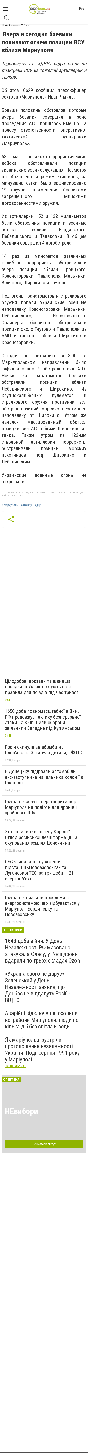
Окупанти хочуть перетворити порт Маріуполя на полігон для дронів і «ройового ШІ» (41, 807)
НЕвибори (21, 1111)
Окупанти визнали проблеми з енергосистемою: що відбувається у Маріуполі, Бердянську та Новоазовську (42, 906)
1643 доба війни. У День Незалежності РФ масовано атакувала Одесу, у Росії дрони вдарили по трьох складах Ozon (42, 951)
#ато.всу (26, 505)
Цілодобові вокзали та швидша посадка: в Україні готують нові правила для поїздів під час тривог (42, 686)
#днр (37, 505)
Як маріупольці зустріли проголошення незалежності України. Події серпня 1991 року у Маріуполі (42, 1049)
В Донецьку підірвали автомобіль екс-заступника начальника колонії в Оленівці (44, 777)
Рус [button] (81, 9)
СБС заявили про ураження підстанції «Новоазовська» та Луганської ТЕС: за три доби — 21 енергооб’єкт (39, 870)
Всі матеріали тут (44, 1144)
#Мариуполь (10, 505)
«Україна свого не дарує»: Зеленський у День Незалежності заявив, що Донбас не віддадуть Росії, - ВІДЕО (37, 986)
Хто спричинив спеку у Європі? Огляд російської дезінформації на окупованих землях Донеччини (41, 837)
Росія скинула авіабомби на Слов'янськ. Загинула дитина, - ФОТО (43, 750)
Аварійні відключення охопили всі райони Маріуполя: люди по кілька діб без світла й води (42, 1020)
